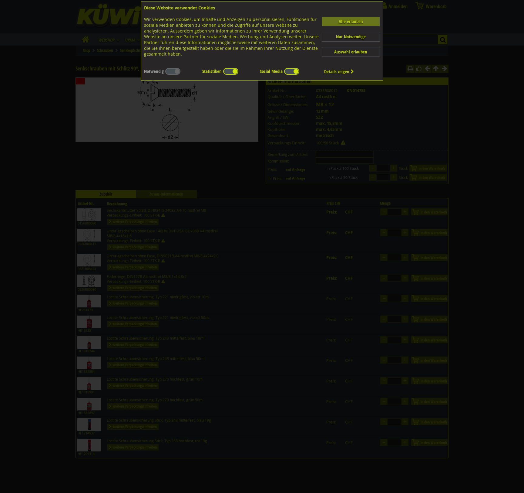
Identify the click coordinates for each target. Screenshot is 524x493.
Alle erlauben (351, 21)
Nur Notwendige (351, 36)
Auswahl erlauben (350, 52)
